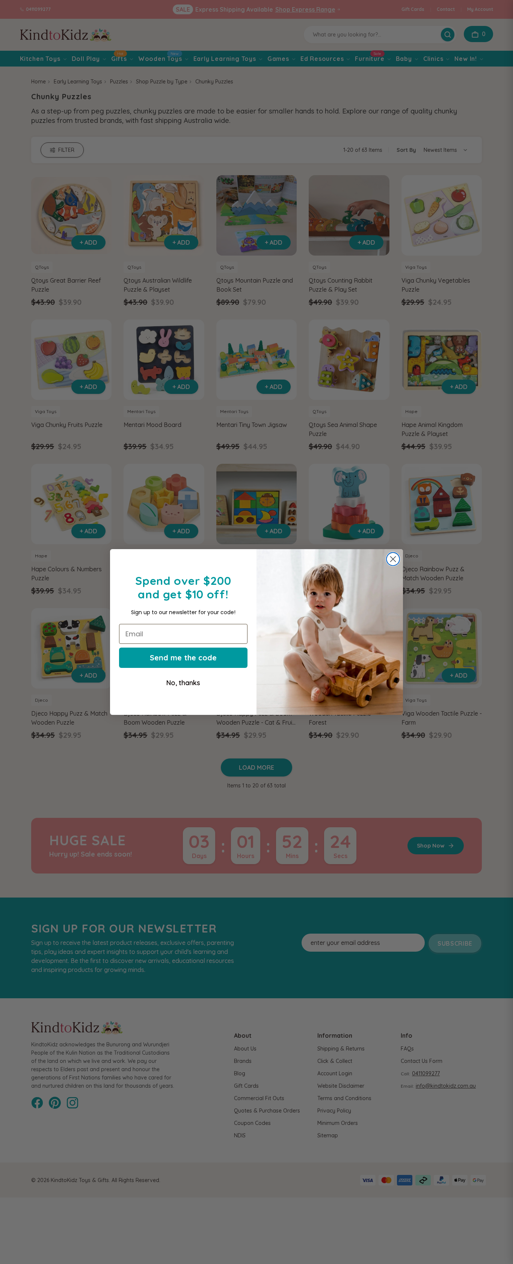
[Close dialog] (393, 559)
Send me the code (183, 657)
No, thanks (183, 682)
